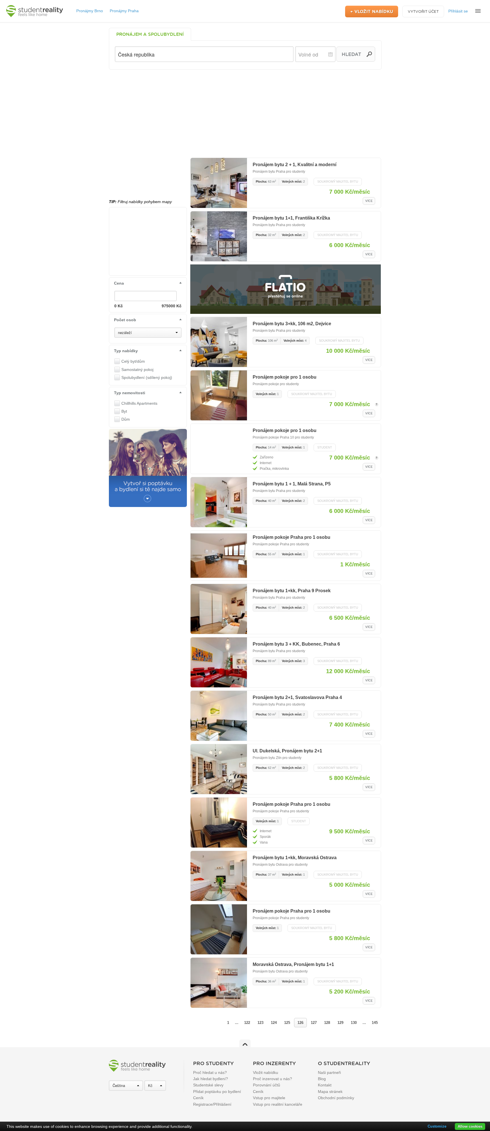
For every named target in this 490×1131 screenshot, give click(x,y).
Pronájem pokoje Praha (271, 544)
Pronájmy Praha (124, 11)
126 (300, 1023)
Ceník (198, 1097)
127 (314, 1023)
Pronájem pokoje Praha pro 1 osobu (291, 537)
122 (247, 1023)
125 (287, 1023)
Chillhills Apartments (139, 403)
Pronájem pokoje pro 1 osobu (284, 377)
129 (340, 1023)
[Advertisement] (245, 112)
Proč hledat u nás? (210, 1072)
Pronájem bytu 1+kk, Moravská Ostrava (295, 857)
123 (260, 1023)
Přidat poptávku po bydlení (217, 1091)
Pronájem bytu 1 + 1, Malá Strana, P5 (292, 483)
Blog (322, 1078)
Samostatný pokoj (137, 369)
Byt (124, 411)
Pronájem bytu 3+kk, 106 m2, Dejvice (292, 323)
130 (354, 1023)
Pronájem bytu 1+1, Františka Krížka (291, 218)
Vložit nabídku (265, 1072)
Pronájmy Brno (89, 11)
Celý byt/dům (133, 361)
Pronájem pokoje (266, 384)
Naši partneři (329, 1072)
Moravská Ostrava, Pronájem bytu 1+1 (293, 964)
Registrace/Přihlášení (212, 1104)
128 (327, 1023)
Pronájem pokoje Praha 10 (273, 437)
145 (375, 1023)
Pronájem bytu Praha (269, 172)
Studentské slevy (208, 1085)
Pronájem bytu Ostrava (270, 865)
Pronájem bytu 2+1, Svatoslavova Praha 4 (297, 697)
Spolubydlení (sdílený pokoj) (146, 377)
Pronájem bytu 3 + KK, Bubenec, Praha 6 (296, 644)
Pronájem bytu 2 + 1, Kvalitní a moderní (294, 164)
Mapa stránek (330, 1091)
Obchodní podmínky (336, 1097)
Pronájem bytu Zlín (267, 758)
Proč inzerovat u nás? (272, 1078)
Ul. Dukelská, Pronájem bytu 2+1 (287, 750)
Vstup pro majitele (269, 1097)
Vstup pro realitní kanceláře (277, 1104)
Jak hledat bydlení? (210, 1078)
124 (274, 1023)
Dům (125, 419)
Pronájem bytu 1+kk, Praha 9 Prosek (292, 590)
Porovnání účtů (266, 1085)
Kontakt (324, 1085)
